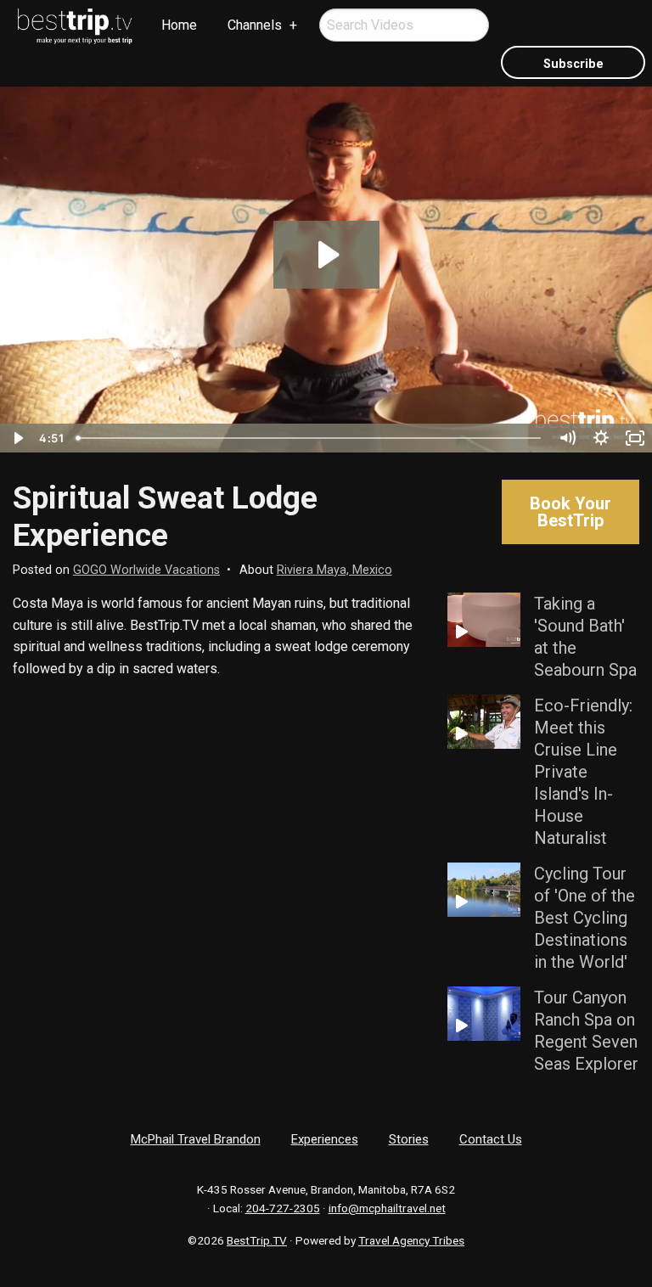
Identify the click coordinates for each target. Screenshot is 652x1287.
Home (179, 25)
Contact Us (490, 1139)
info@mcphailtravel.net (387, 1208)
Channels (255, 25)
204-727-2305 (282, 1208)
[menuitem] (75, 26)
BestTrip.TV (257, 1240)
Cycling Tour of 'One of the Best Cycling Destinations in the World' (584, 917)
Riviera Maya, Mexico (334, 570)
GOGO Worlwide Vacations (146, 570)
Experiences (324, 1139)
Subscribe (573, 64)
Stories (409, 1139)
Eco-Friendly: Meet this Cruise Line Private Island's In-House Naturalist (583, 771)
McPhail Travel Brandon (196, 1139)
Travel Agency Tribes (411, 1240)
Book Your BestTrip (570, 512)
